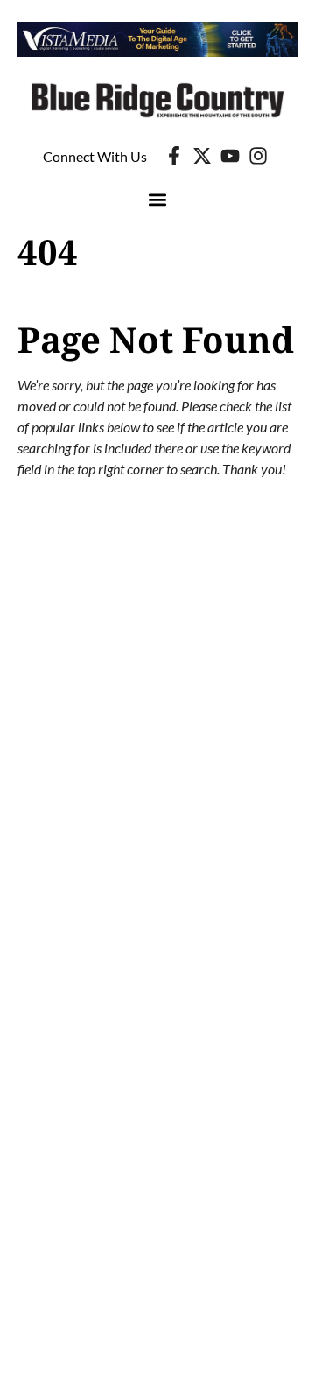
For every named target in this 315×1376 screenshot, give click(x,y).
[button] (158, 199)
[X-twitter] (202, 156)
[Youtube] (230, 156)
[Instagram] (258, 156)
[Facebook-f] (174, 156)
